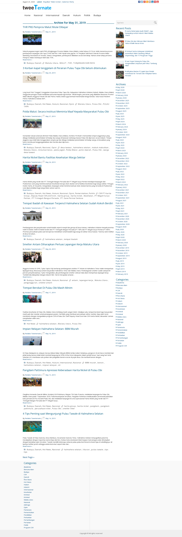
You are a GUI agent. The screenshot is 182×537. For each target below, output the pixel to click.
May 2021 (120, 208)
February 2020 (122, 242)
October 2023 (122, 132)
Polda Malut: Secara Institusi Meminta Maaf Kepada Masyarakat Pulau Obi (66, 111)
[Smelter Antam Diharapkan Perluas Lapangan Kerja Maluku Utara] (68, 259)
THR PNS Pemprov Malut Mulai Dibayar (45, 27)
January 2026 (122, 98)
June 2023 (120, 143)
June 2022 (120, 174)
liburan (86, 449)
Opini (119, 325)
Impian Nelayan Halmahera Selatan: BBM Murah (51, 328)
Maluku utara (121, 317)
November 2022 (123, 161)
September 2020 (123, 224)
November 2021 (123, 192)
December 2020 (123, 216)
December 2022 (123, 158)
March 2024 (121, 124)
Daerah (66, 15)
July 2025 (120, 114)
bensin (100, 362)
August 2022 (121, 169)
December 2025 (123, 100)
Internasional (52, 15)
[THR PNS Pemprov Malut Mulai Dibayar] (68, 42)
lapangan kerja (86, 280)
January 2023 (122, 156)
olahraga (120, 322)
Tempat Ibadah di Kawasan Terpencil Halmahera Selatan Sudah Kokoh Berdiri (68, 203)
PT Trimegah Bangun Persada (45, 198)
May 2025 (120, 119)
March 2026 (121, 93)
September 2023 (123, 135)
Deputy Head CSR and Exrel (43, 196)
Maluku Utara (51, 63)
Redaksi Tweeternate (33, 32)
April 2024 (120, 121)
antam (75, 280)
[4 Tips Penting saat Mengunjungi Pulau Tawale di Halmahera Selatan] (68, 429)
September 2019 (123, 256)
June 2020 (120, 232)
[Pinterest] (155, 2)
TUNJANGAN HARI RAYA (84, 63)
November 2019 (123, 250)
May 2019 (120, 266)
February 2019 (122, 274)
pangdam (94, 406)
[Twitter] (142, 2)
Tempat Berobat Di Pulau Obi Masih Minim (47, 287)
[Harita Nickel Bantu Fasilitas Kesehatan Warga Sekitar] (68, 173)
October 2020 (122, 221)
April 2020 (120, 237)
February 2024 (122, 127)
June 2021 (120, 206)
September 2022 (123, 166)
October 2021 (122, 195)
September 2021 (123, 198)
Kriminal (120, 311)
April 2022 (120, 179)
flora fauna (121, 296)
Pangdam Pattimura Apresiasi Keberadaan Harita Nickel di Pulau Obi (62, 370)
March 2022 (121, 182)
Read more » (27, 60)
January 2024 (122, 129)
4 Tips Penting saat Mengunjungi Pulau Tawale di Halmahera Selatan (63, 413)
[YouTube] (157, 2)
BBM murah (90, 362)
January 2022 (122, 187)
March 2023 (121, 150)
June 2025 (120, 116)
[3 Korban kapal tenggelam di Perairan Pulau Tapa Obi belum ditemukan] (68, 83)
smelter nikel (69, 408)
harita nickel (76, 196)
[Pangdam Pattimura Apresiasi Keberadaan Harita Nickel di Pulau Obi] (68, 385)
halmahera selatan (81, 147)
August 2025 (121, 111)
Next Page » (28, 457)
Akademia (120, 283)
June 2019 (120, 264)
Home (27, 15)
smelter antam (45, 282)
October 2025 (122, 106)
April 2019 (120, 269)
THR (70, 63)
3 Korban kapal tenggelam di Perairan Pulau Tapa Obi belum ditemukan (64, 68)
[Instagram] (150, 2)
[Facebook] (139, 2)
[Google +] (144, 2)
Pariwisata (121, 327)
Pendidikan (121, 333)
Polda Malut (71, 150)
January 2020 (122, 245)
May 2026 (120, 87)
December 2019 (123, 248)
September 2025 (123, 108)
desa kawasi (66, 147)
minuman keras (45, 150)
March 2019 (121, 271)
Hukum (77, 15)
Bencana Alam (122, 285)
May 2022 (120, 177)
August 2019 (121, 258)
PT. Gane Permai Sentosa (71, 198)
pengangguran (30, 282)
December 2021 (123, 190)
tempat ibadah (71, 239)
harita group (63, 196)
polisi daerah (85, 150)
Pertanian (120, 340)
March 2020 (121, 240)
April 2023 (120, 148)
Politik (87, 15)
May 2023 (120, 145)
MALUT (63, 63)
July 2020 (120, 229)
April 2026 (120, 90)
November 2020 (123, 219)
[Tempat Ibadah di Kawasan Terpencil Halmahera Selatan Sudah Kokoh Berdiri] (68, 218)
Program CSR (122, 346)
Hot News (121, 298)
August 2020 (121, 227)
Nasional (38, 15)
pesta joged (59, 150)
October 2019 (122, 253)
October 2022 (122, 164)
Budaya (97, 15)
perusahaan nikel (43, 408)
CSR (118, 290)
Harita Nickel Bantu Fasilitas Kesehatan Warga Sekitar (54, 157)
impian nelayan (49, 365)
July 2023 (120, 140)
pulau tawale (97, 449)
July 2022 (120, 171)
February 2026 (122, 95)
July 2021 (120, 203)
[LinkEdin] (152, 2)
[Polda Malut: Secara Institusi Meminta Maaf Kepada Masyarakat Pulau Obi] (68, 127)
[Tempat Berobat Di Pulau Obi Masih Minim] (68, 303)
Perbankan (121, 335)
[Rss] (147, 2)
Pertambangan (122, 338)
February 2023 (122, 153)
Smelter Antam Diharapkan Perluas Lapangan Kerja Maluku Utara (61, 244)
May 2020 (120, 235)
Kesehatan (121, 309)
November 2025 (123, 103)
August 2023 (121, 137)
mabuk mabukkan (100, 147)
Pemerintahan (122, 330)
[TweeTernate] (37, 8)
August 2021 (121, 200)
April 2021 (120, 211)
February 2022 (122, 185)
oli (59, 365)
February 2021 (122, 214)
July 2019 (120, 261)
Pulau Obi (96, 104)
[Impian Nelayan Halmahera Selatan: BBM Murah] (68, 344)
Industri (120, 304)
